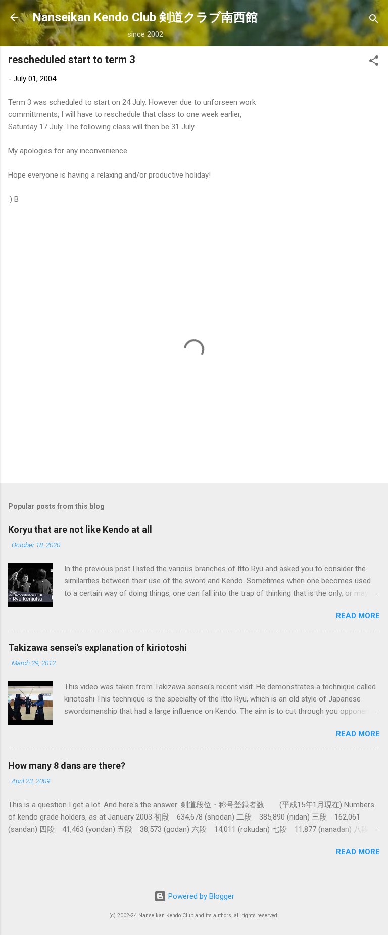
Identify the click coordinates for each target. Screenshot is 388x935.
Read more (358, 615)
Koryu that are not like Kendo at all (80, 529)
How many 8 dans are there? (66, 765)
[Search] (374, 20)
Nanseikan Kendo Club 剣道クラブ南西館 (145, 17)
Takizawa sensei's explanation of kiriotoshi (97, 647)
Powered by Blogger (200, 896)
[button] (374, 62)
